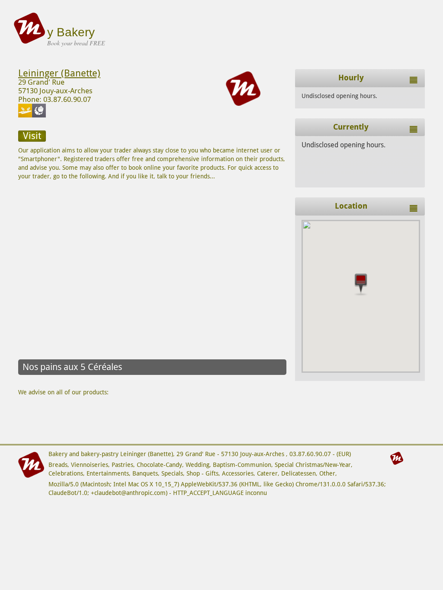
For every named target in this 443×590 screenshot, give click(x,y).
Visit (32, 135)
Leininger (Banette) (59, 73)
